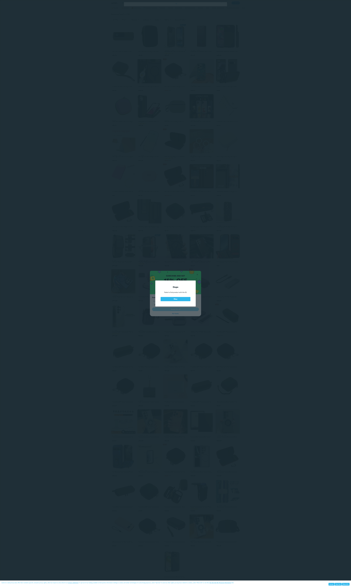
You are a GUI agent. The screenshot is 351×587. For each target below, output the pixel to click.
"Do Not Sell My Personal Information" (220, 583)
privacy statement (73, 583)
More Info (346, 584)
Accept (332, 584)
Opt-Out (338, 584)
